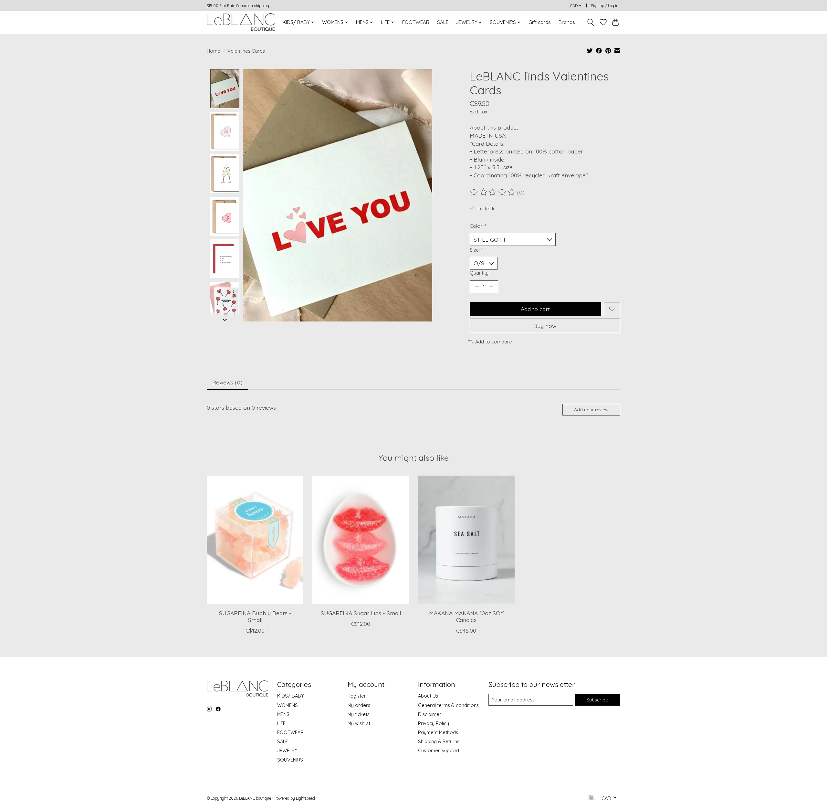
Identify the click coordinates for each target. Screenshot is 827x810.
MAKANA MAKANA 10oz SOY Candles (466, 616)
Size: (476, 250)
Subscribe (597, 700)
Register (357, 696)
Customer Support (438, 750)
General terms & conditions (448, 705)
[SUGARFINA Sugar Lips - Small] (360, 540)
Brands (567, 22)
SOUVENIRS (290, 760)
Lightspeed (305, 798)
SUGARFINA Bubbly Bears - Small (255, 616)
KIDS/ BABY (290, 696)
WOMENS (287, 705)
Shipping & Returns (438, 741)
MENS (283, 714)
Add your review (591, 410)
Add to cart (535, 308)
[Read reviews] (493, 192)
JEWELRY (287, 750)
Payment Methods (438, 732)
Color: (478, 226)
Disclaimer (429, 714)
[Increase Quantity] (491, 286)
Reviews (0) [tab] (227, 382)
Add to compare (493, 342)
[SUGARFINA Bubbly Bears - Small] (255, 540)
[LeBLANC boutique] (241, 22)
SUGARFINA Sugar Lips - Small (361, 612)
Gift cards (540, 22)
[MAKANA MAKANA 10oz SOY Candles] (466, 540)
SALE (442, 22)
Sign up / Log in (604, 5)
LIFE (281, 723)
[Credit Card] (591, 798)
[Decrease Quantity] (476, 286)
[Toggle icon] (590, 22)
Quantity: (479, 273)
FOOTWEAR (415, 22)
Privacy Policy (433, 723)
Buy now (544, 325)
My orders (359, 705)
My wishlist (359, 723)
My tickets (359, 714)
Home (213, 51)
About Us (428, 696)
